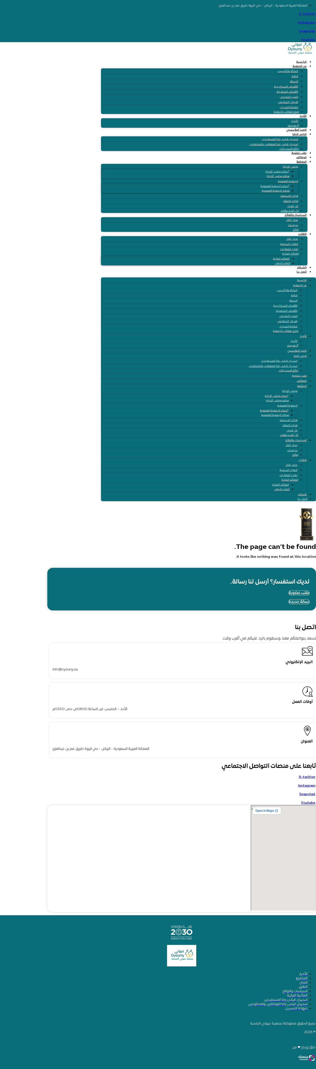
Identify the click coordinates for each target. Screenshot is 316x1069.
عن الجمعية (300, 66)
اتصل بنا (302, 272)
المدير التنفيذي (289, 97)
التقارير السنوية (289, 244)
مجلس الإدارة (290, 167)
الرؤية (295, 76)
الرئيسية (301, 62)
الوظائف (301, 157)
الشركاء (302, 268)
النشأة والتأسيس (287, 71)
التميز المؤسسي (296, 130)
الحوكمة (301, 162)
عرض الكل (292, 220)
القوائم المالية (290, 254)
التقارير (302, 234)
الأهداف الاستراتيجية (286, 87)
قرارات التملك (290, 201)
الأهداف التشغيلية (287, 92)
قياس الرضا (299, 134)
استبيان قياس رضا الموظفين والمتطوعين (273, 144)
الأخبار (303, 116)
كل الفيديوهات (290, 211)
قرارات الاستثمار (289, 196)
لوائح (296, 230)
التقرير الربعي (282, 263)
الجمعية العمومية (288, 181)
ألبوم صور (293, 126)
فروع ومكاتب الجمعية (286, 112)
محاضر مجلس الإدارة (278, 176)
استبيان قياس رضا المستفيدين (280, 139)
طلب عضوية (299, 153)
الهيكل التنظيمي (288, 102)
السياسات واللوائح (296, 215)
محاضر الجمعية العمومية (276, 191)
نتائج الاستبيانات (289, 149)
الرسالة (294, 81)
